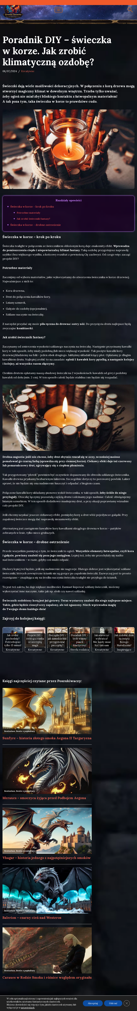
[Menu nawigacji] (58, 10)
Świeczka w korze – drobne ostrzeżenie (35, 224)
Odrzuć (113, 1003)
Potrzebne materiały (28, 212)
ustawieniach (27, 1007)
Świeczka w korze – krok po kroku (32, 206)
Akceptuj (93, 1003)
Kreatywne (27, 71)
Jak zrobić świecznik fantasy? (33, 218)
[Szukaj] (130, 9)
